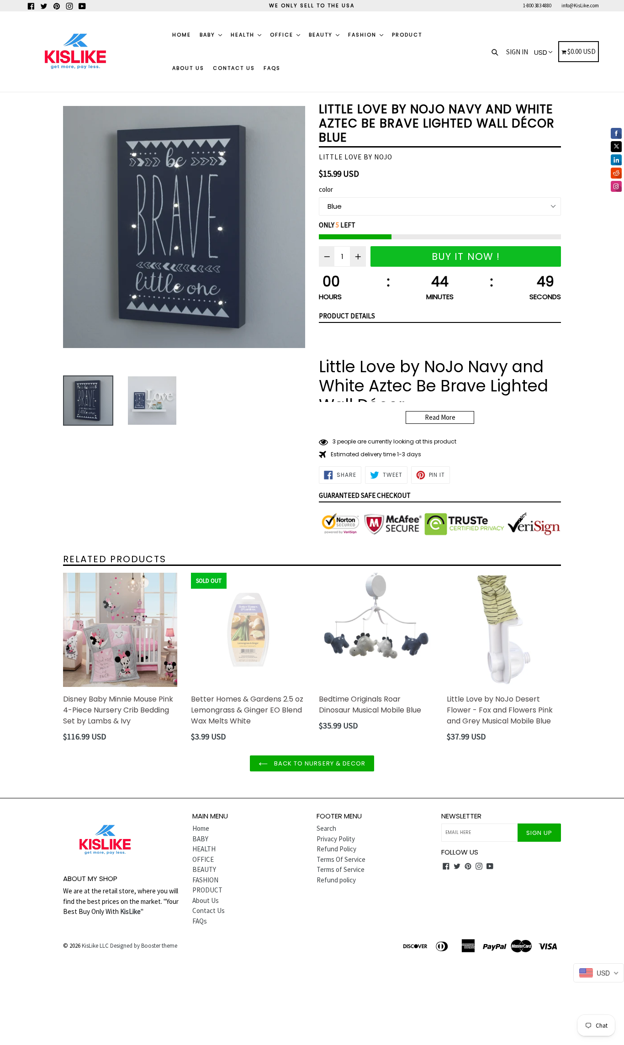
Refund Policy (336, 848)
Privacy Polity (336, 838)
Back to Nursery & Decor (318, 763)
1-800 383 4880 (537, 5)
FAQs (272, 68)
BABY (208, 34)
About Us (188, 68)
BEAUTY (322, 34)
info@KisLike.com (580, 5)
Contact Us (234, 68)
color (326, 189)
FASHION (363, 34)
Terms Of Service (341, 859)
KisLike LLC (95, 946)
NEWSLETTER (461, 816)
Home (181, 34)
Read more (440, 417)
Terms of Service (341, 869)
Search (326, 828)
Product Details (347, 315)
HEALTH (244, 34)
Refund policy (336, 880)
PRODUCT (407, 34)
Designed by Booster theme (143, 946)
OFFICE (283, 34)
